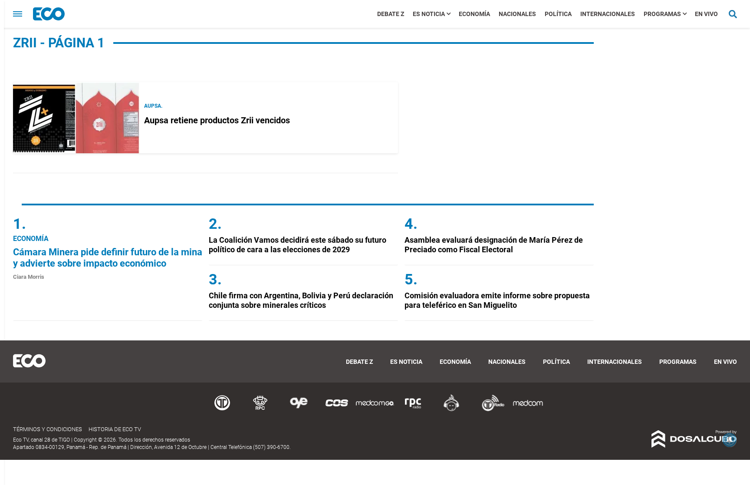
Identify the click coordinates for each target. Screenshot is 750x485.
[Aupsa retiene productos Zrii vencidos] (76, 117)
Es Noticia (429, 14)
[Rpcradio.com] (413, 410)
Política (558, 14)
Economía (474, 14)
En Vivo (706, 14)
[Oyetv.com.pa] (299, 410)
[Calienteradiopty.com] (451, 410)
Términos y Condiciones (47, 429)
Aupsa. (153, 106)
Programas (662, 14)
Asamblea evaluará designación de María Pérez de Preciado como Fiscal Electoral (494, 244)
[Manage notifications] (730, 440)
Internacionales (607, 14)
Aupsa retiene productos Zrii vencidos (217, 120)
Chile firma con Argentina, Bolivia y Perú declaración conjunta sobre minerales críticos (301, 300)
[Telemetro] (222, 410)
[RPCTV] (260, 410)
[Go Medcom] (375, 410)
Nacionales (517, 14)
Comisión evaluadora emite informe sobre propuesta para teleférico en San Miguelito (497, 300)
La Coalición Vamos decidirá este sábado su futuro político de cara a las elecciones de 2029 (297, 244)
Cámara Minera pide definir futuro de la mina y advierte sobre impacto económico (107, 258)
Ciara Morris (28, 277)
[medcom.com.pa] (528, 410)
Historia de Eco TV (115, 429)
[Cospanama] (337, 410)
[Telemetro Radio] (489, 410)
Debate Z (390, 14)
